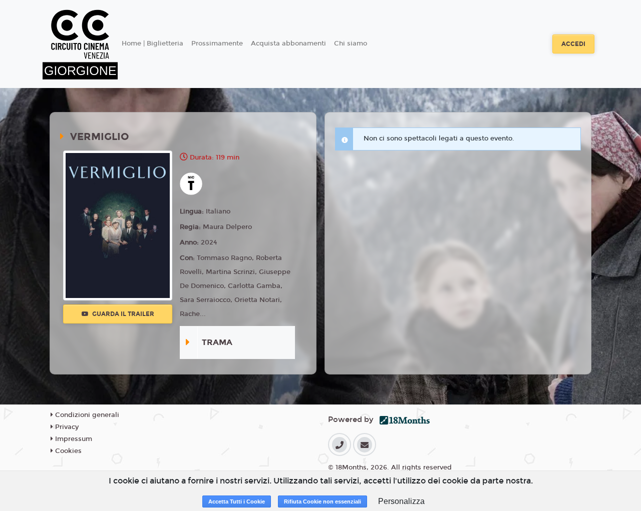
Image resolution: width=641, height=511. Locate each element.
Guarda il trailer (122, 314)
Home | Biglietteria (152, 44)
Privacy (66, 427)
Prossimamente (217, 44)
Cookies (67, 451)
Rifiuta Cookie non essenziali (322, 501)
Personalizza (401, 501)
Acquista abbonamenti (288, 44)
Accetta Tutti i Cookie (236, 501)
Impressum (72, 439)
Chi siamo (350, 44)
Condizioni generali (86, 415)
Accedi (573, 44)
